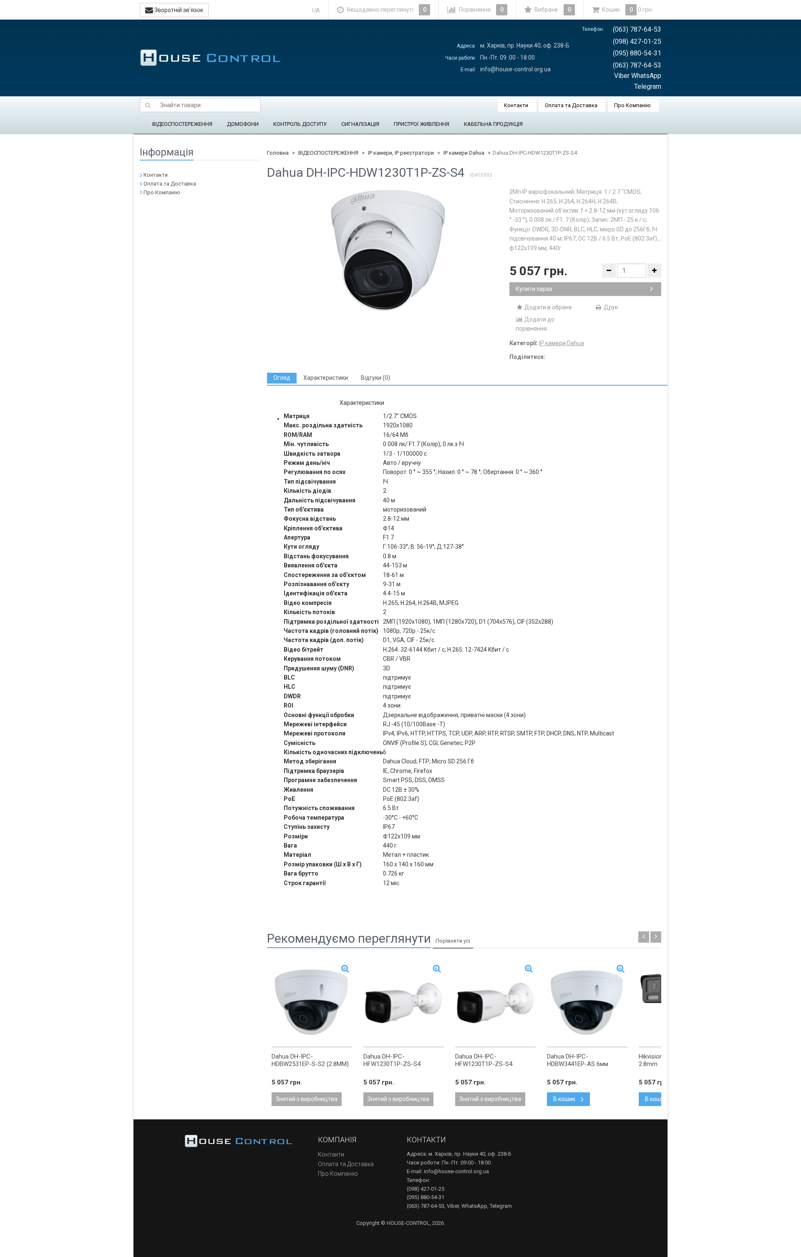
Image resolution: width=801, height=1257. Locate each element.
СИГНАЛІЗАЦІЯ (360, 124)
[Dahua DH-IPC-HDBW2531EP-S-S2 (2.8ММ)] (312, 1003)
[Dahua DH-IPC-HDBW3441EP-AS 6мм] (587, 1003)
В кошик (565, 1099)
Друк (610, 307)
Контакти (516, 105)
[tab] (282, 378)
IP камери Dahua (463, 153)
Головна (278, 153)
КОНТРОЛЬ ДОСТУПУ (300, 124)
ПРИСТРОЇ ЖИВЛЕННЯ (421, 124)
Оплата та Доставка (571, 105)
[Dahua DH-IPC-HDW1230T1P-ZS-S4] (388, 250)
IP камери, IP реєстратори (401, 153)
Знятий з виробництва (307, 1099)
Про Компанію (632, 105)
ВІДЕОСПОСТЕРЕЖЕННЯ (182, 124)
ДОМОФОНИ (243, 124)
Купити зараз (534, 289)
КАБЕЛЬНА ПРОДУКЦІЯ (493, 124)
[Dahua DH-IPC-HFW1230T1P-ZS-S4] (403, 1003)
